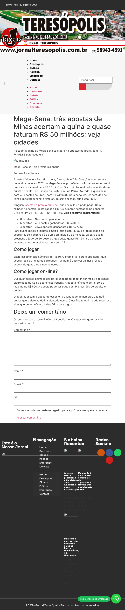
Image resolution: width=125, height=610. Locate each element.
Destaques (36, 64)
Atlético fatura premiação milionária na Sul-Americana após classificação (71, 481)
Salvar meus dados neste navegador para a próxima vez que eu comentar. (62, 410)
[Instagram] (101, 452)
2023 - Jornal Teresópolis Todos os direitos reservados (62, 605)
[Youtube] (109, 460)
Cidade (34, 68)
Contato (35, 79)
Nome (18, 371)
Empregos (36, 75)
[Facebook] (109, 452)
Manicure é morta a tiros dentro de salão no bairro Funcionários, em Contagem (71, 547)
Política (35, 71)
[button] (49, 83)
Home (33, 60)
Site (16, 397)
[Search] (82, 87)
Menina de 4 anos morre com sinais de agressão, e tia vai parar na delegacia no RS (85, 481)
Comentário (22, 330)
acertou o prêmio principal (41, 205)
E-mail (19, 384)
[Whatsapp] (117, 452)
